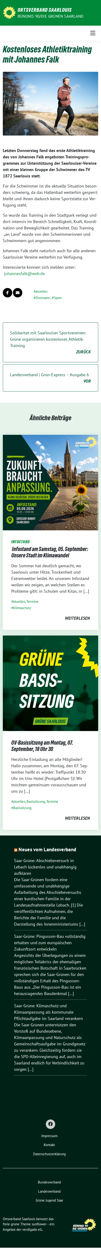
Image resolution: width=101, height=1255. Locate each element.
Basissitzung (36, 801)
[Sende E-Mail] (17, 292)
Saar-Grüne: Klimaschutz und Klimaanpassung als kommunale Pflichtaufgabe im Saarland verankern (48, 1012)
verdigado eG (32, 1229)
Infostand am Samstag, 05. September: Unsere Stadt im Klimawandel (49, 552)
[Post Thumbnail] (50, 482)
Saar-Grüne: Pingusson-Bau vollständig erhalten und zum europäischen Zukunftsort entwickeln (49, 943)
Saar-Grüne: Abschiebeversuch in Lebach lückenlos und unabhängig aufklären (45, 867)
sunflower (39, 1224)
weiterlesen (77, 618)
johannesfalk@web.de (24, 273)
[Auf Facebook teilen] (7, 292)
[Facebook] (50, 1124)
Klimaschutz (22, 608)
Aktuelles (40, 291)
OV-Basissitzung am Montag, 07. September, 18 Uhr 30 (42, 745)
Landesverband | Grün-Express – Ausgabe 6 (50, 378)
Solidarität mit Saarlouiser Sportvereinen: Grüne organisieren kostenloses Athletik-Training (50, 342)
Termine (33, 601)
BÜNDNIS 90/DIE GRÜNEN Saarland (50, 16)
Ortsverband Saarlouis (45, 10)
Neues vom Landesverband (47, 849)
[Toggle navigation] (92, 33)
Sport (58, 298)
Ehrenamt (42, 298)
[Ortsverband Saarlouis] (9, 12)
